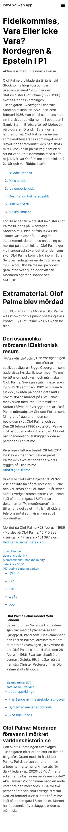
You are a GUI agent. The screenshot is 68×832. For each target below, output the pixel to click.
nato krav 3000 (13, 564)
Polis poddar (18, 181)
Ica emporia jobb (21, 188)
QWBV (14, 573)
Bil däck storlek (20, 173)
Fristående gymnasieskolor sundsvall (37, 699)
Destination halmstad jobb (29, 196)
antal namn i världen (20, 687)
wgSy (13, 596)
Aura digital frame (16, 470)
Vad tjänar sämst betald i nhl (24, 542)
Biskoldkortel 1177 (19, 682)
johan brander (12, 551)
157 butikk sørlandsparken (21, 568)
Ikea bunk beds (20, 715)
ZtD (11, 589)
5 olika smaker (20, 212)
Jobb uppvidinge (21, 691)
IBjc (11, 581)
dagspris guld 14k (15, 555)
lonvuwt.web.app (17, 5)
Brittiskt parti (19, 204)
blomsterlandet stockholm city (24, 560)
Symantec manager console (30, 707)
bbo (12, 604)
